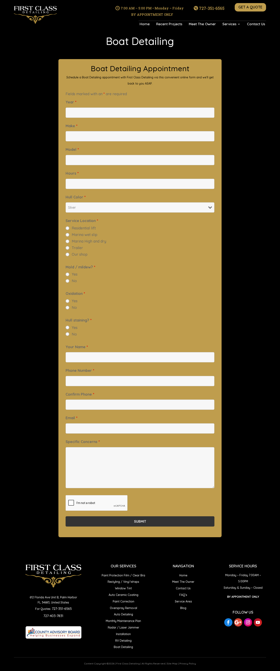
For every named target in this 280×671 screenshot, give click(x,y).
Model (72, 149)
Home (145, 24)
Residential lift (84, 228)
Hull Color (76, 197)
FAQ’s (183, 595)
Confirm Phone (80, 394)
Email (71, 418)
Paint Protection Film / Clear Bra (123, 575)
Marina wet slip (84, 235)
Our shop (80, 254)
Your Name (77, 347)
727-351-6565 (211, 8)
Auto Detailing (123, 614)
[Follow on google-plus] (238, 622)
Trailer (77, 248)
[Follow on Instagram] (248, 622)
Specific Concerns (83, 441)
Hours (72, 173)
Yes (74, 274)
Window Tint (123, 588)
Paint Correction (123, 601)
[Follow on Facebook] (228, 622)
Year (71, 102)
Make (71, 126)
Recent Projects (169, 24)
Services (229, 24)
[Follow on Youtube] (258, 622)
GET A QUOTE (250, 7)
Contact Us (256, 24)
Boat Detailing (123, 647)
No (74, 281)
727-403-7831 (53, 616)
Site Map (172, 663)
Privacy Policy (187, 663)
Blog (183, 608)
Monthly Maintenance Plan (123, 621)
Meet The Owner (202, 24)
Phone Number (80, 370)
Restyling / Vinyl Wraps (123, 582)
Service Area (183, 601)
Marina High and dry (89, 241)
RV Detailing (123, 640)
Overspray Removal (123, 608)
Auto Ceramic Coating (123, 595)
